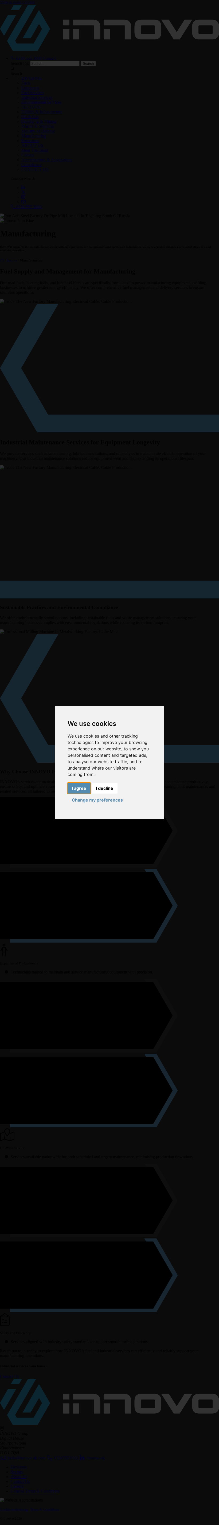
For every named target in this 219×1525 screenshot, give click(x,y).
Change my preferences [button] (97, 800)
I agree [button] (79, 788)
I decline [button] (104, 788)
